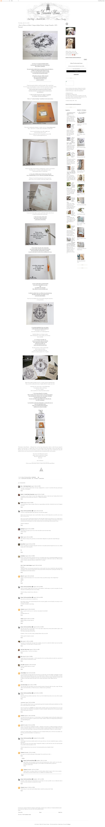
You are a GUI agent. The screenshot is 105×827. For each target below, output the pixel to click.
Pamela (22, 502)
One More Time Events (25, 649)
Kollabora (32, 707)
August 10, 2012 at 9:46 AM (30, 609)
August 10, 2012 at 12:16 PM (38, 626)
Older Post (60, 812)
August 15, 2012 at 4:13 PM (34, 649)
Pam (21, 656)
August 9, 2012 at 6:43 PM (38, 597)
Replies (23, 758)
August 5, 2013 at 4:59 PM (30, 702)
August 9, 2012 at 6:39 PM (38, 586)
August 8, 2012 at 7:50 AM (28, 502)
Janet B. (22, 725)
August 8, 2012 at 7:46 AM (39, 494)
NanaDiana (23, 555)
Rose (21, 641)
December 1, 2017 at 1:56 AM (30, 752)
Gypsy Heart (23, 544)
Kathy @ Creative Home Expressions (27, 494)
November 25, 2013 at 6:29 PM (29, 725)
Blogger (69, 824)
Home (40, 812)
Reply (22, 490)
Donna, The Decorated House (26, 510)
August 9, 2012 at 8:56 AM (29, 576)
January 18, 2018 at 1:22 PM (30, 787)
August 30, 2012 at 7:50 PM (27, 656)
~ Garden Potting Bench (73, 125)
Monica (22, 618)
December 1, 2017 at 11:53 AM (33, 769)
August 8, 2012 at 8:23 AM (38, 510)
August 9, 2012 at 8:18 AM (37, 565)
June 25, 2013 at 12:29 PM (38, 693)
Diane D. (22, 576)
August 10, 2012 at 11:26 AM (29, 618)
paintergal (22, 528)
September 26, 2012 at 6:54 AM (30, 664)
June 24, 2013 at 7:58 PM (32, 684)
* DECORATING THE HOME (26, 478)
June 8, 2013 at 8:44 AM (31, 672)
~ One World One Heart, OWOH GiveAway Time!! (71, 113)
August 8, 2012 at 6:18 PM (28, 537)
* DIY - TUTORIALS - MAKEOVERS (37, 478)
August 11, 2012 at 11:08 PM (28, 641)
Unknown (22, 609)
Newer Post (20, 812)
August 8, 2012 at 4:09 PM (29, 528)
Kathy (22, 537)
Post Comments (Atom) (27, 814)
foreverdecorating (24, 684)
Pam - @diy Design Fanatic (26, 486)
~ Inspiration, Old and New (73, 226)
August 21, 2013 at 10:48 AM (30, 715)
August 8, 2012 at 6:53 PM (30, 544)
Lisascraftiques (23, 672)
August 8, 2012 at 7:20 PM (30, 555)
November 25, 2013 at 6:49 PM (38, 738)
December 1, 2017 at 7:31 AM (41, 760)
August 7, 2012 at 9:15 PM (35, 486)
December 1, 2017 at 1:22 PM (38, 779)
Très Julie (22, 664)
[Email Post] (38, 477)
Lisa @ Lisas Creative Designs (26, 565)
